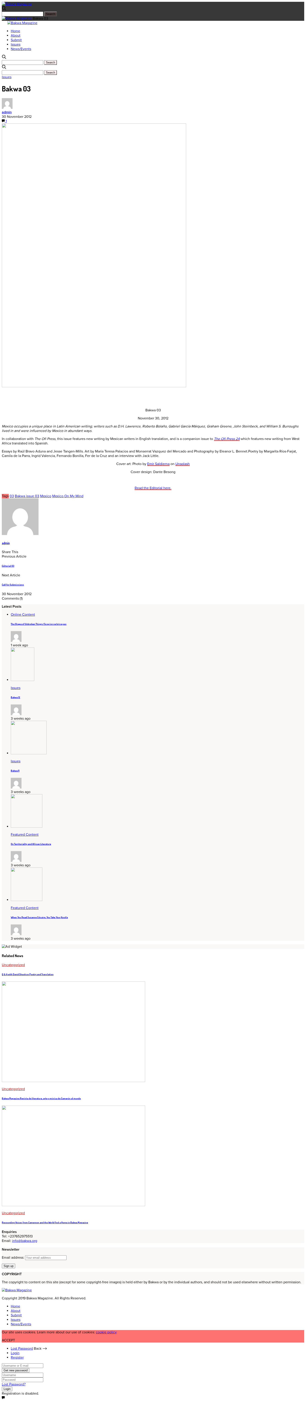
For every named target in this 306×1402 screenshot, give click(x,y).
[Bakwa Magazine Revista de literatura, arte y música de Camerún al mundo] (73, 1081)
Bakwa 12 (15, 697)
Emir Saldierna (158, 464)
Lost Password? (14, 1384)
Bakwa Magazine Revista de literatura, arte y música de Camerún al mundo (41, 1098)
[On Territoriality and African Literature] (26, 826)
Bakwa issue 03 (27, 496)
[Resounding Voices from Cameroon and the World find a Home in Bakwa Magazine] (73, 1205)
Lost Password (22, 1348)
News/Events (21, 49)
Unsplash (182, 464)
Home (15, 31)
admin (7, 112)
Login (15, 1353)
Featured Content (25, 834)
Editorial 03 (8, 565)
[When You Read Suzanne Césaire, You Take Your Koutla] (26, 900)
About (15, 35)
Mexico (45, 496)
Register (17, 1357)
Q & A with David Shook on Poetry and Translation (28, 974)
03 (12, 496)
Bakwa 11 (15, 770)
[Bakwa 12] (22, 680)
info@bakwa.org (24, 1241)
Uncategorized (13, 965)
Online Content (23, 614)
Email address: (13, 1257)
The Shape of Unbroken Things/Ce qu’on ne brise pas (39, 624)
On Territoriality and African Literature (31, 844)
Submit (16, 40)
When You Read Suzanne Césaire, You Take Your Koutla (39, 917)
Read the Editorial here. (153, 488)
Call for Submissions (13, 584)
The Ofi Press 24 (227, 439)
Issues (15, 44)
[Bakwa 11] (29, 753)
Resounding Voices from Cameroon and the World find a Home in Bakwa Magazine (45, 1222)
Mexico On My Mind (67, 496)
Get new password (16, 1370)
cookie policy (106, 1332)
